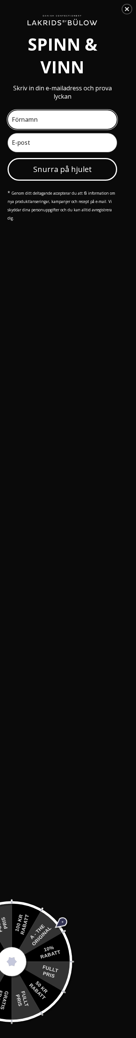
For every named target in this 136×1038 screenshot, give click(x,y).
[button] (126, 9)
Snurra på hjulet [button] (62, 169)
